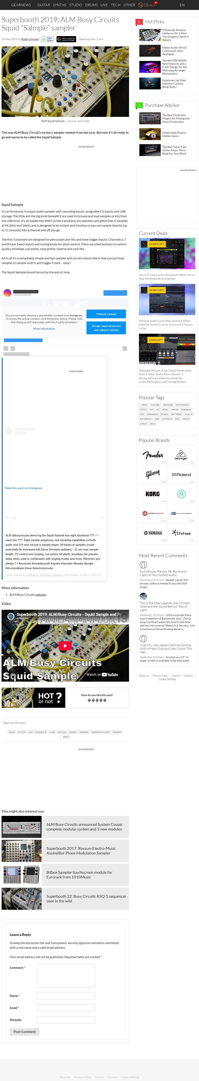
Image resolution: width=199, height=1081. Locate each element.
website (40, 594)
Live (104, 5)
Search (193, 5)
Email (14, 1008)
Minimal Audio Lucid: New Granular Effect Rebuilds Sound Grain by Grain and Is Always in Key (166, 309)
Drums (91, 5)
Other (129, 5)
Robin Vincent (30, 39)
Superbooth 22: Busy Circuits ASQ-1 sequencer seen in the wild (86, 898)
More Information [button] (44, 328)
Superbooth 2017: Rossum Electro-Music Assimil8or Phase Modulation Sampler (81, 850)
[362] (181, 493)
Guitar (44, 5)
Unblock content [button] (106, 314)
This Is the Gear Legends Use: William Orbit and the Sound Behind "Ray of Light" (165, 606)
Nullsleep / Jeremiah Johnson (44, 574)
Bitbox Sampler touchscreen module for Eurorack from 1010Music (79, 874)
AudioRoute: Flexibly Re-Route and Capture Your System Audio (163, 573)
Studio (75, 5)
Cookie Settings (167, 679)
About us (144, 675)
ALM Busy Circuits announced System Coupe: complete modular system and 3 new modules (84, 826)
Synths (59, 5)
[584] (153, 474)
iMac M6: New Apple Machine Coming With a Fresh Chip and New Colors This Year (166, 648)
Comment (17, 967)
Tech (115, 5)
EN (182, 5)
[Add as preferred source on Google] (66, 39)
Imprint (176, 675)
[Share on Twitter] (121, 722)
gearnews (21, 5)
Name (15, 995)
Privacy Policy (160, 675)
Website (16, 1020)
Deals (149, 5)
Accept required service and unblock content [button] (106, 328)
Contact (188, 675)
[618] (181, 454)
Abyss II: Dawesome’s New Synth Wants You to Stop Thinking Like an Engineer (167, 261)
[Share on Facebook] (106, 722)
